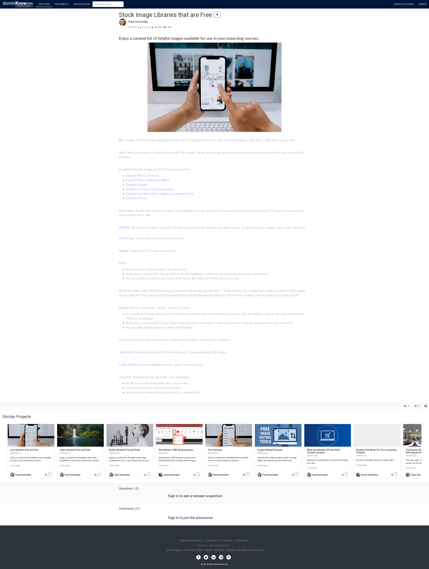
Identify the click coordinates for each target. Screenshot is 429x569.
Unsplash (125, 377)
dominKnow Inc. (192, 541)
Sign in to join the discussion (190, 518)
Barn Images (127, 140)
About (228, 541)
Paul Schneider (138, 21)
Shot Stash (126, 340)
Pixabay (124, 307)
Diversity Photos (136, 198)
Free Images (126, 210)
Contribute (62, 4)
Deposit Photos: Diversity (142, 175)
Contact (242, 541)
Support (213, 541)
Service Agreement (219, 546)
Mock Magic (126, 238)
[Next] (423, 451)
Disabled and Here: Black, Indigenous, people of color (160, 193)
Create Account (404, 4)
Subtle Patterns (129, 364)
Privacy (201, 546)
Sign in (422, 4)
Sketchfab (125, 352)
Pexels (123, 263)
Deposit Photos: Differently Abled (147, 180)
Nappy (123, 250)
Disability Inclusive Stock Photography (150, 189)
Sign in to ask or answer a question (195, 496)
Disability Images (136, 184)
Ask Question (82, 4)
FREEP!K (124, 227)
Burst (122, 152)
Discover (44, 4)
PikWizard (125, 290)
